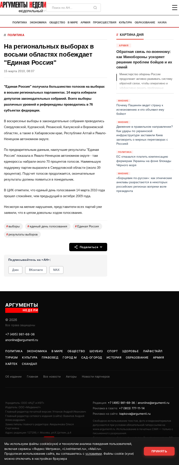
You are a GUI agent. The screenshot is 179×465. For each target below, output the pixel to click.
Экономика (38, 22)
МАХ (56, 270)
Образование (145, 22)
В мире (73, 22)
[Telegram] (152, 7)
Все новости (52, 376)
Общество (57, 22)
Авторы (71, 376)
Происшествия (104, 22)
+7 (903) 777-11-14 (132, 408)
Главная (32, 376)
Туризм (11, 357)
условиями (93, 453)
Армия (85, 22)
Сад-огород (91, 357)
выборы (13, 226)
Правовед (50, 357)
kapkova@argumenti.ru (135, 413)
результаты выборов (22, 234)
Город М (70, 357)
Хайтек (11, 364)
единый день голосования (47, 226)
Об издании (13, 376)
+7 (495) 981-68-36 (20, 334)
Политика (19, 22)
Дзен (15, 270)
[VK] (162, 7)
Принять (159, 451)
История (114, 357)
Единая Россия (87, 226)
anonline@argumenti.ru (21, 340)
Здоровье (130, 351)
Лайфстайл (152, 351)
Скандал (29, 364)
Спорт (112, 351)
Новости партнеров (96, 376)
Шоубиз (96, 351)
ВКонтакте (36, 270)
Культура (125, 22)
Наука (162, 22)
